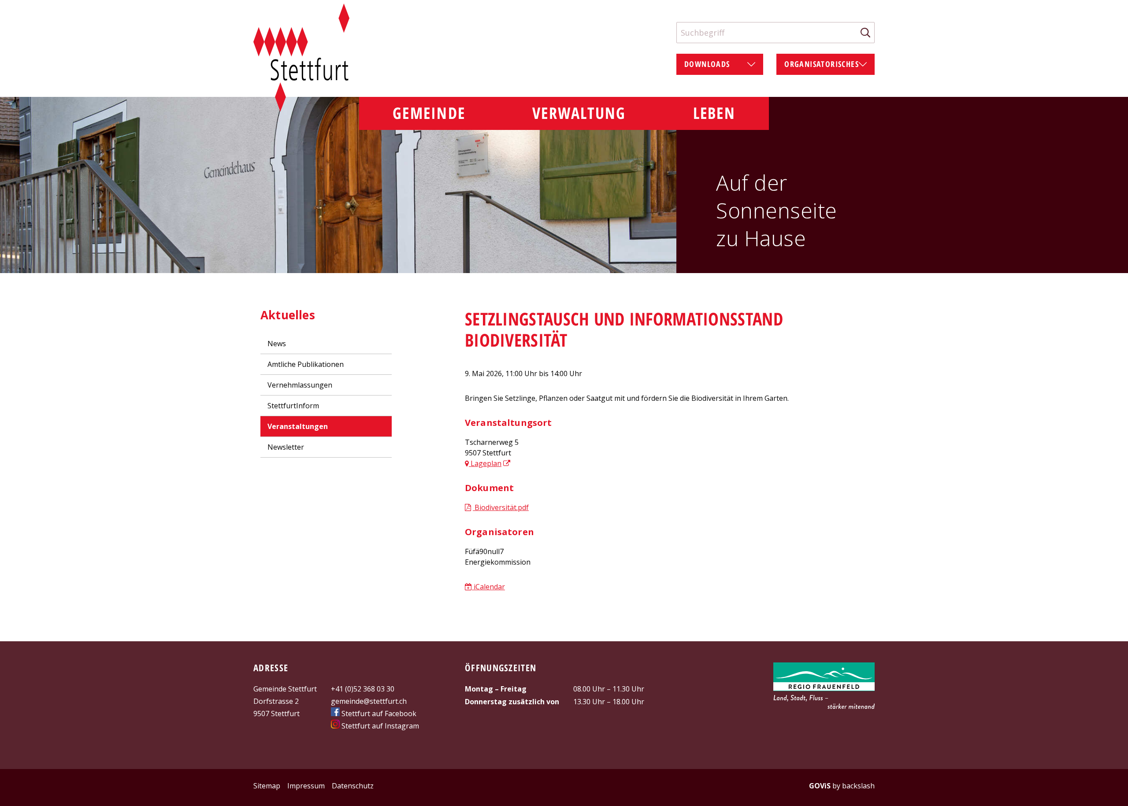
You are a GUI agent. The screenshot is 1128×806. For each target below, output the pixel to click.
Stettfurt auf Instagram (379, 726)
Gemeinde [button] (429, 113)
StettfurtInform (293, 405)
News (276, 343)
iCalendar (488, 587)
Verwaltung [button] (579, 113)
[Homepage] (301, 58)
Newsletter (285, 447)
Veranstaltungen (297, 426)
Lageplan (485, 463)
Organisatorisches (821, 64)
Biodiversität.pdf (501, 507)
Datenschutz (353, 786)
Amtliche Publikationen (305, 364)
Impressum (306, 786)
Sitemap (266, 786)
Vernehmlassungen (299, 385)
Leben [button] (714, 113)
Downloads (707, 64)
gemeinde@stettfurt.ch (369, 701)
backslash (858, 786)
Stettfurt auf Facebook (378, 713)
